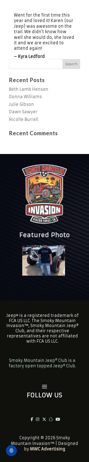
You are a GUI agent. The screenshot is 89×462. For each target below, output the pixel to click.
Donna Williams (25, 96)
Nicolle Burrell (23, 119)
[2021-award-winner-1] (43, 274)
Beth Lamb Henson (28, 89)
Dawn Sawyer (23, 111)
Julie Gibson (21, 104)
